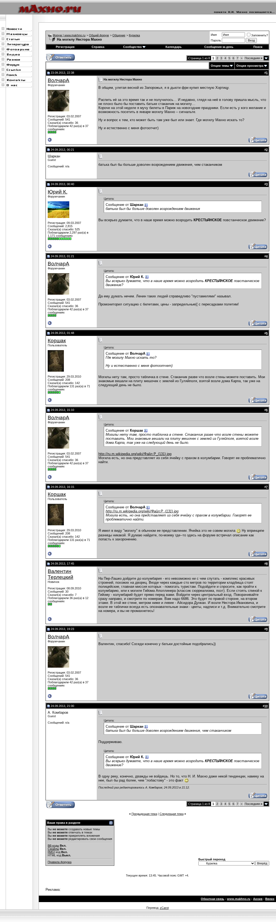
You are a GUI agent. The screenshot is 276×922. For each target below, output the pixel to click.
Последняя (253, 58)
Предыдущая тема (144, 813)
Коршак (57, 340)
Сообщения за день (218, 46)
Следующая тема (172, 813)
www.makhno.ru (238, 898)
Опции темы (220, 65)
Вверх (269, 898)
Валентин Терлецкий (60, 574)
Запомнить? (259, 35)
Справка (98, 46)
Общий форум (99, 35)
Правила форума (59, 862)
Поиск (258, 46)
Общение (118, 35)
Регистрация (65, 46)
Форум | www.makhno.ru (69, 35)
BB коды (53, 845)
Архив (258, 898)
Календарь (173, 46)
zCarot (164, 907)
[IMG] (51, 852)
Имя (214, 34)
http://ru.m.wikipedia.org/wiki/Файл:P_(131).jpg (134, 454)
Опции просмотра (249, 65)
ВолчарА (58, 80)
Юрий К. (57, 192)
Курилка (134, 35)
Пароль (216, 40)
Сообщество (132, 46)
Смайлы (53, 848)
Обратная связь (212, 898)
